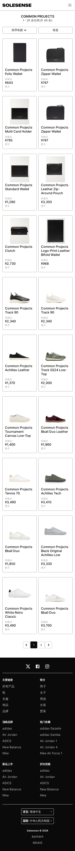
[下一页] (48, 644)
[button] (70, 5)
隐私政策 (37, 842)
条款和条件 (38, 836)
